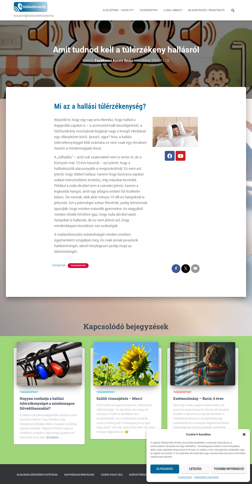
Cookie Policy (185, 477)
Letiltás (195, 469)
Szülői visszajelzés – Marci (119, 398)
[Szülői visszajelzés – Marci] (126, 363)
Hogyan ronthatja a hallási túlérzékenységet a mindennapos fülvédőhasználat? (47, 403)
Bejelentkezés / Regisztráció (206, 10)
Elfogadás (165, 469)
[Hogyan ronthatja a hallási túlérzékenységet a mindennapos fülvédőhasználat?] (49, 363)
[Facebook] (170, 156)
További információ (229, 469)
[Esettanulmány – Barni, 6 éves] (202, 363)
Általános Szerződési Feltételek (37, 474)
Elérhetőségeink (139, 474)
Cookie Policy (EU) (112, 474)
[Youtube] (180, 156)
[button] (244, 434)
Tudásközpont (148, 10)
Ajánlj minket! (173, 10)
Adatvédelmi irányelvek (206, 477)
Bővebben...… (54, 437)
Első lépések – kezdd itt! (118, 10)
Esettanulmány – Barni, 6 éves (198, 398)
